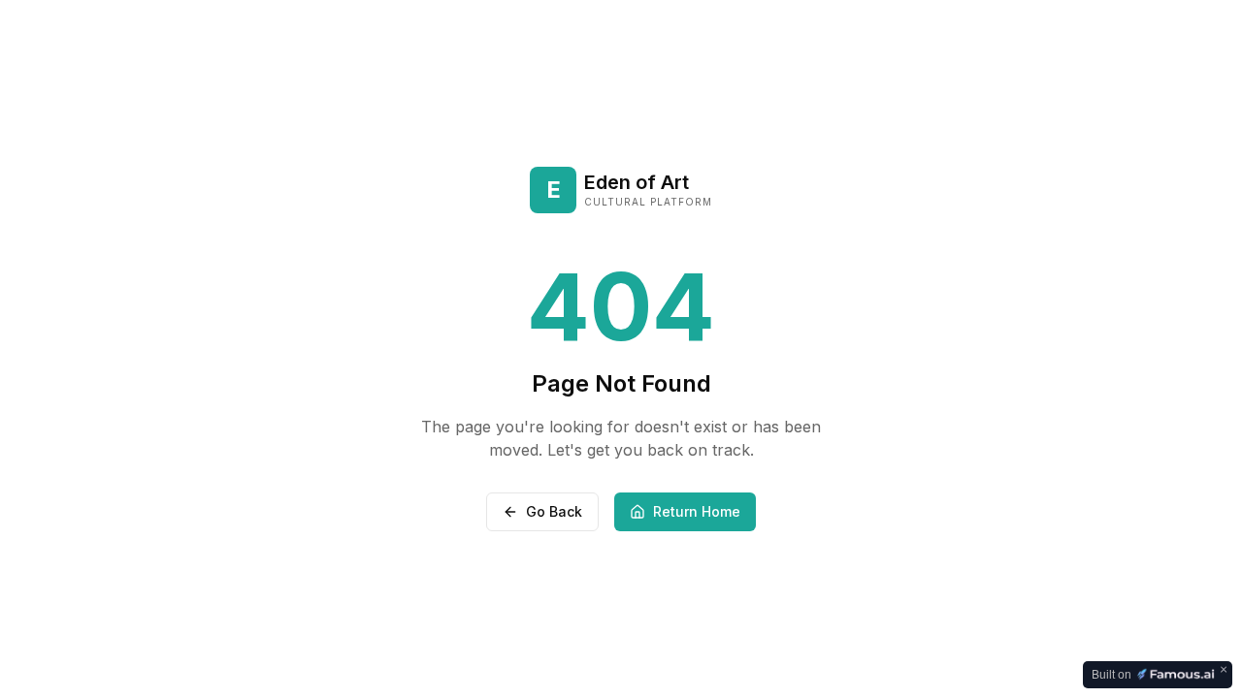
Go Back (554, 511)
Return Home (696, 511)
